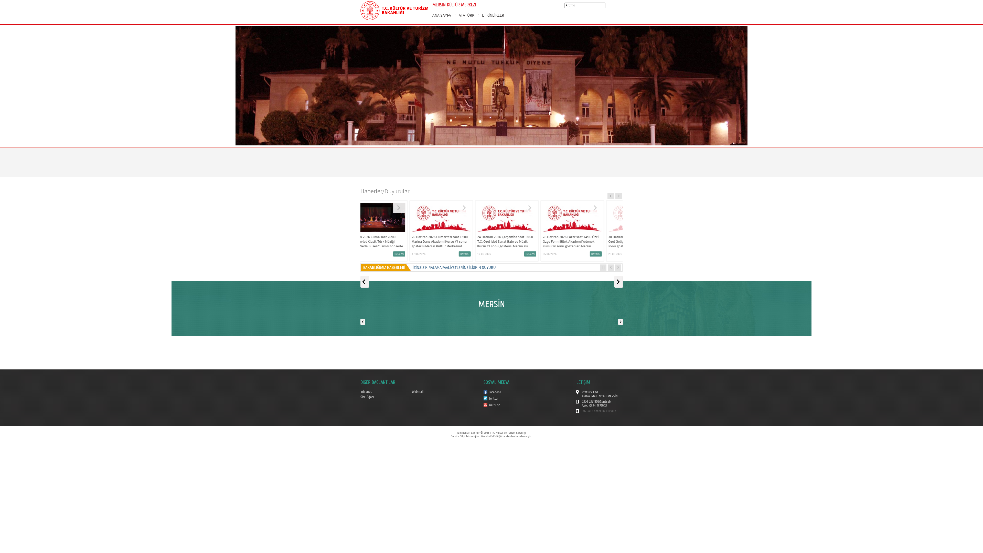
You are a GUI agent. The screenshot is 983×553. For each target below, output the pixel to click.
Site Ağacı (367, 397)
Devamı (416, 254)
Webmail (417, 392)
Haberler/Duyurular (385, 191)
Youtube (494, 405)
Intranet (366, 392)
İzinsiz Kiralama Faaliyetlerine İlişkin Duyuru (454, 267)
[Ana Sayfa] (394, 10)
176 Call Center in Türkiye (599, 411)
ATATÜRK (466, 15)
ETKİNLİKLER (493, 15)
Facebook (495, 392)
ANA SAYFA (441, 15)
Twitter (494, 399)
